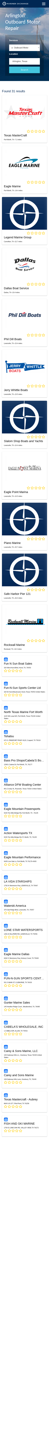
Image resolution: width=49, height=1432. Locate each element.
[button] (24, 47)
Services (13, 40)
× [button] (12, 48)
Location (13, 54)
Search (24, 70)
